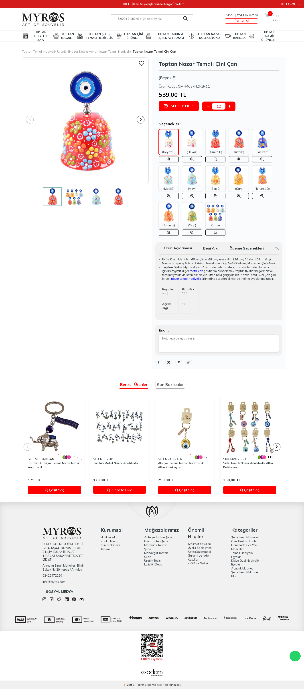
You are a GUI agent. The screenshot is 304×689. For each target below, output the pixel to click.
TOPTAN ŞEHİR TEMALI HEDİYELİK (99, 36)
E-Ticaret (138, 684)
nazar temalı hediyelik (186, 278)
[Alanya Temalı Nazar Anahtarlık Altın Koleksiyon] (184, 426)
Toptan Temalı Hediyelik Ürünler (45, 52)
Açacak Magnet (242, 568)
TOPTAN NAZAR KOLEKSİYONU (209, 36)
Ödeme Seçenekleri (246, 248)
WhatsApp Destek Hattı (295, 656)
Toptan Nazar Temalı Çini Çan (154, 52)
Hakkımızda (109, 537)
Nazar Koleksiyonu (82, 52)
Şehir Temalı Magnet (245, 572)
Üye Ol (229, 15)
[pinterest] (74, 600)
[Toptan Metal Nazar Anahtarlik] (119, 426)
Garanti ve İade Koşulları (198, 557)
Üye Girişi (242, 21)
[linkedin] (67, 600)
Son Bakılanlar (170, 384)
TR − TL (291, 4)
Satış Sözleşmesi (199, 551)
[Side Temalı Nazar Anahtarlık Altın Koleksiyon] (250, 426)
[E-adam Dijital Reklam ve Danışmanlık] (152, 672)
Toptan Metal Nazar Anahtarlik (115, 463)
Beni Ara (210, 248)
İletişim (105, 549)
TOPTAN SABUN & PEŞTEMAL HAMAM (170, 36)
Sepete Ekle (182, 106)
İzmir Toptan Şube (156, 541)
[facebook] (51, 600)
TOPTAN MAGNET (67, 36)
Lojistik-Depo (153, 564)
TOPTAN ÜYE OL (247, 15)
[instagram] (44, 600)
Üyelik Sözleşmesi (200, 547)
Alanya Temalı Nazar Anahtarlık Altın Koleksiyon (181, 465)
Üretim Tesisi (152, 560)
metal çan (196, 271)
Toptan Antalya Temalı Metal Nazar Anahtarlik (54, 465)
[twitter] (59, 600)
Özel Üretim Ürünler (244, 541)
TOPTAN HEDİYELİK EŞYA (40, 36)
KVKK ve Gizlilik (198, 563)
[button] (141, 120)
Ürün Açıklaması (178, 248)
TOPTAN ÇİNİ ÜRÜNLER (133, 36)
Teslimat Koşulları (199, 544)
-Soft (128, 684)
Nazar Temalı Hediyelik (114, 52)
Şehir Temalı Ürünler (244, 537)
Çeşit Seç (61, 490)
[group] (85, 121)
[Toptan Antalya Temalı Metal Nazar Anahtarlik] (54, 426)
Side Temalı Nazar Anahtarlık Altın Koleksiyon (248, 465)
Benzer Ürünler (134, 384)
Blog (234, 576)
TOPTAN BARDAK (239, 36)
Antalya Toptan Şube (158, 537)
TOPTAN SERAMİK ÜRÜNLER (268, 36)
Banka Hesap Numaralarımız (110, 543)
